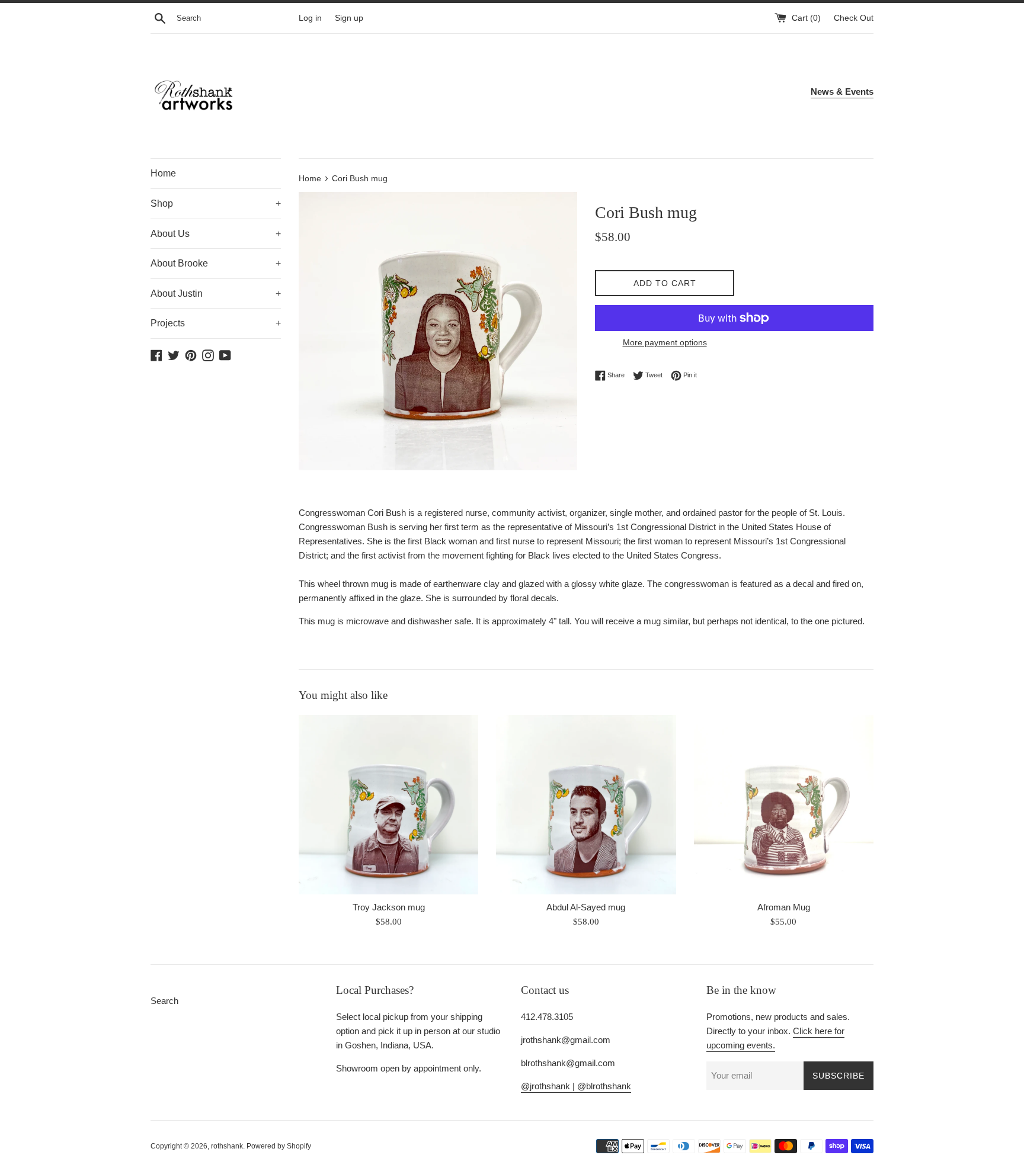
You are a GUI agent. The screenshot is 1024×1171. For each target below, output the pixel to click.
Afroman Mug (783, 907)
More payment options (665, 342)
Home (163, 173)
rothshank (227, 1146)
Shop (216, 203)
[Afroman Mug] (783, 804)
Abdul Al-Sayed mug (585, 907)
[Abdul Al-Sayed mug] (586, 804)
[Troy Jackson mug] (388, 804)
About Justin (216, 293)
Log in (310, 18)
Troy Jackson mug (389, 907)
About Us (216, 234)
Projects (216, 323)
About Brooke (216, 263)
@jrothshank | (549, 1086)
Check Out (853, 18)
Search (164, 1001)
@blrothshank (604, 1086)
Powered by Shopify (279, 1146)
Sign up (349, 18)
